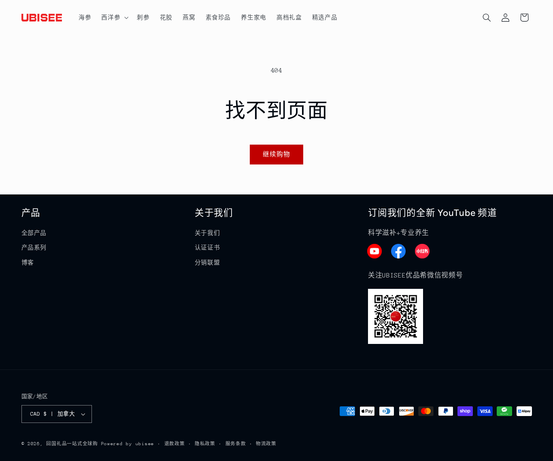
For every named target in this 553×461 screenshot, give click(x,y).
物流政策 (266, 443)
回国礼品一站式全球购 (72, 443)
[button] (114, 17)
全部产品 (34, 233)
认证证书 (207, 247)
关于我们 (207, 233)
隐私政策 (205, 443)
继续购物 (276, 154)
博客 (27, 262)
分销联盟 (207, 262)
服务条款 (235, 443)
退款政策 (174, 443)
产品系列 (34, 247)
